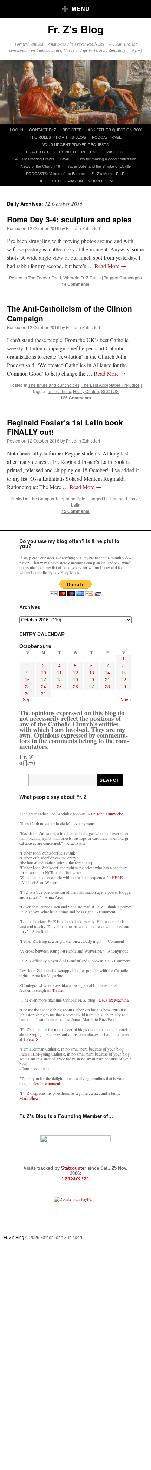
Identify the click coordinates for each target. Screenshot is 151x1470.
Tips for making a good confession (107, 158)
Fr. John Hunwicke (107, 813)
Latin (75, 505)
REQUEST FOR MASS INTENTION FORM (75, 180)
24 (43, 686)
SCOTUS (110, 391)
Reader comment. (46, 1083)
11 (59, 672)
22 (123, 679)
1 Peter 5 (30, 1039)
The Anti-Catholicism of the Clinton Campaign (69, 313)
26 (75, 686)
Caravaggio (130, 277)
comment (42, 1068)
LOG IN (16, 129)
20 (91, 679)
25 (59, 686)
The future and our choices (53, 385)
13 (91, 672)
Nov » (126, 699)
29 (123, 686)
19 (75, 679)
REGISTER (72, 129)
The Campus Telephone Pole (57, 498)
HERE (117, 877)
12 (75, 672)
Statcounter (74, 1168)
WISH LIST (115, 151)
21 (107, 679)
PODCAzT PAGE (107, 137)
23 (27, 686)
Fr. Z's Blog (76, 28)
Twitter (58, 990)
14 (107, 672)
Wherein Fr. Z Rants (82, 277)
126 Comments (75, 398)
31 (43, 693)
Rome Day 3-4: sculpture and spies (69, 219)
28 (107, 686)
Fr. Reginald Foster (122, 498)
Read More (110, 266)
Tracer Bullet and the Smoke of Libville (98, 166)
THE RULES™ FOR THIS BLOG (57, 137)
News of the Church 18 (40, 166)
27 (91, 686)
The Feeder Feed (44, 277)
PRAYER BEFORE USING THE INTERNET (63, 151)
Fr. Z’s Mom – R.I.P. (108, 173)
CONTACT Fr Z (42, 129)
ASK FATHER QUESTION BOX (115, 129)
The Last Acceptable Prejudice (110, 385)
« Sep (25, 699)
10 (43, 672)
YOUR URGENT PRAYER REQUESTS (75, 144)
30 (27, 693)
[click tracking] (75, 1179)
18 (59, 679)
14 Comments (75, 284)
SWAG (66, 158)
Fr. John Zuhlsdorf (83, 228)
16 (27, 679)
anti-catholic (59, 391)
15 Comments (75, 511)
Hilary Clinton (86, 391)
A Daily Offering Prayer (34, 158)
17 (43, 679)
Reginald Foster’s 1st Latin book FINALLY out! (65, 427)
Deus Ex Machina (114, 1000)
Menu (81, 9)
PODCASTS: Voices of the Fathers (55, 173)
